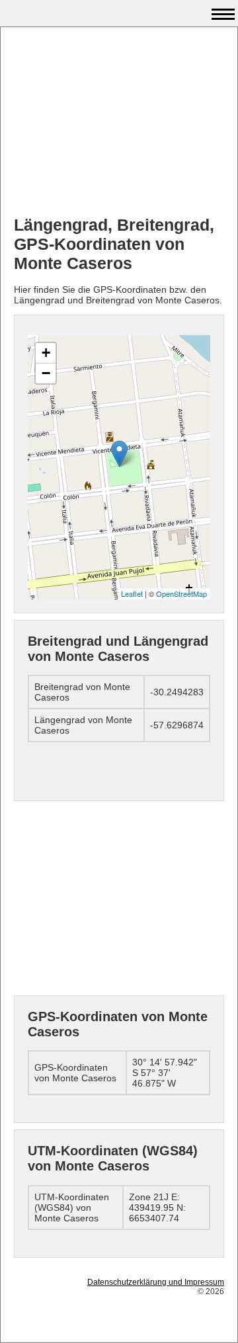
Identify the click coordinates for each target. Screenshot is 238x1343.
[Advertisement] (119, 123)
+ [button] (46, 352)
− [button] (46, 373)
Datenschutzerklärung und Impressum (155, 1282)
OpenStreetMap (181, 593)
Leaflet (132, 593)
